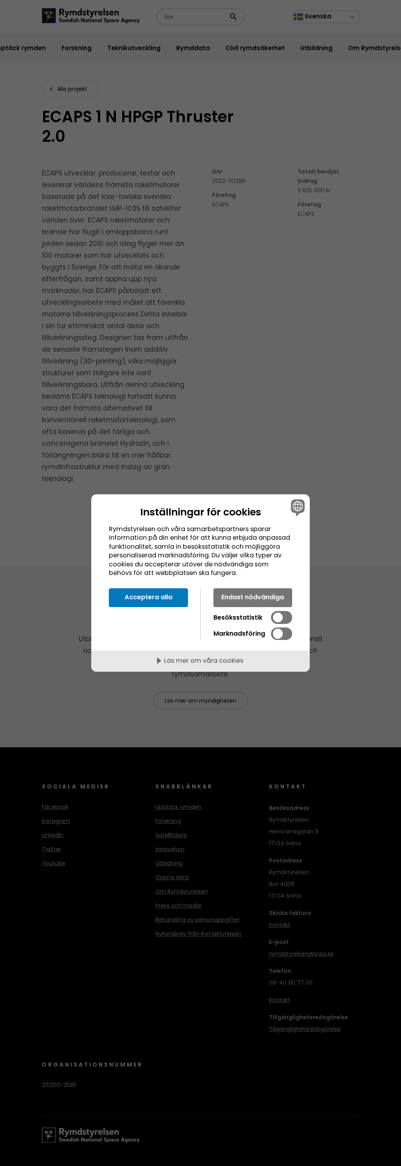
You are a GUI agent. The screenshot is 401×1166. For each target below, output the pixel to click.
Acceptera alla (148, 597)
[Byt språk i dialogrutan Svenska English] (297, 507)
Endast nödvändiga (252, 597)
